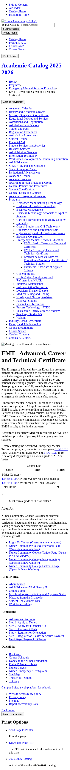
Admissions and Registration (26, 121)
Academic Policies (20, 179)
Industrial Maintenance (29, 283)
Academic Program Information (27, 196)
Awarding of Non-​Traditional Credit (30, 182)
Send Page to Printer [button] (21, 730)
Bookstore (15, 654)
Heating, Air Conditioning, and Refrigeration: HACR (34, 278)
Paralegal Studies (26, 300)
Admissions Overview (22, 619)
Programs (14, 85)
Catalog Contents (19, 334)
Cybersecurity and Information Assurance (40, 233)
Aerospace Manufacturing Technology (39, 202)
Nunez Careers (18, 667)
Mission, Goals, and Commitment (29, 115)
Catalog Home (17, 11)
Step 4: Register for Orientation (27, 632)
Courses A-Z (16, 46)
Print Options (10, 56)
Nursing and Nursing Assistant (34, 297)
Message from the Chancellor (26, 597)
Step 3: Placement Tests (23, 629)
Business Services (19, 148)
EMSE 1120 (9, 482)
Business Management (29, 209)
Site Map (14, 674)
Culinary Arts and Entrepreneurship (37, 229)
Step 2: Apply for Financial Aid (27, 625)
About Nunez (17, 584)
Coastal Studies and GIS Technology (38, 226)
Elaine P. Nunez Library (23, 664)
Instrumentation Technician (32, 287)
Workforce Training (20, 604)
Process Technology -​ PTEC (33, 307)
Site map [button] (14, 700)
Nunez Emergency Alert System (28, 671)
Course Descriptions (21, 327)
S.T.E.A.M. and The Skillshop (27, 165)
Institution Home (19, 14)
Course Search (17, 49)
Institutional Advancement (24, 172)
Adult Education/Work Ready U (28, 587)
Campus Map (17, 590)
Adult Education (18, 162)
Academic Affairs (19, 175)
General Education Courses (25, 192)
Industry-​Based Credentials (25, 321)
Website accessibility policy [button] (25, 693)
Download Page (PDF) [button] (22, 742)
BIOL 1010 (61, 449)
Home (12, 81)
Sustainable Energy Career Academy (38, 310)
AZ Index (15, 8)
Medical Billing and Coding (32, 294)
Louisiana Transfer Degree (32, 290)
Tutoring (14, 681)
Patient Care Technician (30, 304)
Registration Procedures (23, 132)
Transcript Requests (20, 677)
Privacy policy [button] (17, 697)
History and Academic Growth (27, 111)
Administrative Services (23, 152)
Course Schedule (19, 657)
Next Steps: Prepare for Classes (27, 639)
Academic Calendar (20, 108)
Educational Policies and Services (29, 118)
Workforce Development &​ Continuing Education (38, 159)
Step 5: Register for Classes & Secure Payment (36, 636)
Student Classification (22, 189)
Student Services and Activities (27, 145)
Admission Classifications (24, 125)
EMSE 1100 (9, 478)
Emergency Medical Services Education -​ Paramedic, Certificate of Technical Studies (45, 260)
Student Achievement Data (25, 600)
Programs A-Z (17, 42)
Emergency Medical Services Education (32, 88)
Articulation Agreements (23, 135)
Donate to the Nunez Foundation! (29, 660)
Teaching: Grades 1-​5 (29, 314)
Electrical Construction (29, 236)
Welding (21, 317)
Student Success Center (23, 169)
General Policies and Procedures (28, 186)
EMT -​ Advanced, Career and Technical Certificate (41, 251)
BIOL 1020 (50, 452)
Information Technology (23, 155)
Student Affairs (18, 138)
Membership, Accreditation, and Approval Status (37, 594)
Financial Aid (17, 142)
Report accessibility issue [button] (23, 704)
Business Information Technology (36, 206)
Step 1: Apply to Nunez (23, 622)
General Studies (25, 273)
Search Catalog (10, 24)
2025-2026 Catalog (20, 758)
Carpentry (22, 223)
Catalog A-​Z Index (20, 337)
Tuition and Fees (19, 128)
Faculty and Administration (25, 324)
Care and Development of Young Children (41, 219)
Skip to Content (18, 4)
